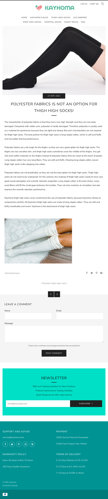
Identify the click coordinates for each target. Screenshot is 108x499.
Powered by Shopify (10, 485)
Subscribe (84, 403)
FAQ (83, 22)
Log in (84, 4)
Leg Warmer (80, 17)
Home (24, 17)
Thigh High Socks (60, 17)
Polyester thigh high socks (54, 283)
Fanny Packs (71, 22)
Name (7, 310)
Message (8, 323)
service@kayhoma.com (13, 437)
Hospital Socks (52, 22)
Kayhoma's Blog (39, 17)
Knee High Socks (32, 22)
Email (58, 310)
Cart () (94, 4)
